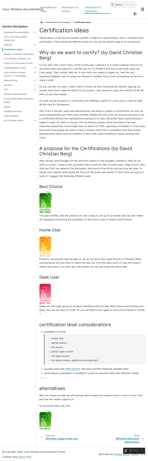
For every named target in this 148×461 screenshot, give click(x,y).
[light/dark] (135, 13)
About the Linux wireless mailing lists (16, 38)
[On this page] (142, 9)
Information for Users (48, 9)
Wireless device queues (15, 94)
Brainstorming (10, 80)
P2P (6, 89)
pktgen (7, 106)
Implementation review (15, 68)
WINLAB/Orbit (73, 368)
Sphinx (22, 456)
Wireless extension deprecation (19, 54)
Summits (8, 85)
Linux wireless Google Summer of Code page (15, 74)
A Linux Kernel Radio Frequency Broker (19, 100)
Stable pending (11, 116)
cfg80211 (8, 45)
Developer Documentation (16, 32)
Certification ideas (13, 49)
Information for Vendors (70, 9)
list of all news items (13, 120)
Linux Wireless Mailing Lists (17, 58)
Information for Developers (93, 9)
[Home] (41, 22)
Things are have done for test (18, 63)
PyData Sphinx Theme (126, 454)
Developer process (13, 111)
